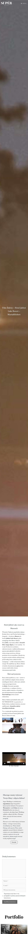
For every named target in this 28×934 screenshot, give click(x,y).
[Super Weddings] (6, 3)
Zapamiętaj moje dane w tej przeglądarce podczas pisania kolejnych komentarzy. (14, 896)
